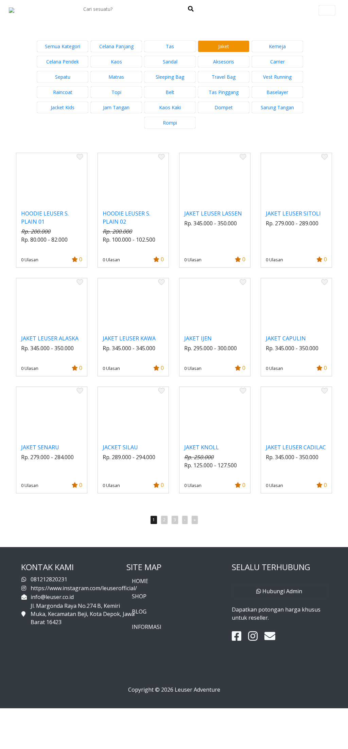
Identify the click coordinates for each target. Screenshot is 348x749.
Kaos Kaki (170, 107)
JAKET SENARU (40, 447)
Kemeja (277, 46)
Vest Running (277, 77)
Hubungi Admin (281, 591)
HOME (140, 581)
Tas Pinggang (224, 92)
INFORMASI (146, 627)
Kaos (116, 61)
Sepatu (62, 77)
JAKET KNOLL (201, 447)
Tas (170, 46)
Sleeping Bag (170, 77)
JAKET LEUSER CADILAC (296, 447)
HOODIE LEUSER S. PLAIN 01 (45, 217)
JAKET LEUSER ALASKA (50, 338)
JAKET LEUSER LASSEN (213, 213)
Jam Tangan (116, 107)
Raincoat (62, 92)
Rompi (170, 122)
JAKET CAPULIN (286, 338)
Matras (116, 77)
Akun (326, 10)
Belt (170, 92)
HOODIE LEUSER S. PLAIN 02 (126, 217)
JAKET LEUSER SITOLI (293, 213)
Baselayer (277, 92)
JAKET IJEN (198, 338)
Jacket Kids (62, 107)
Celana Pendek (62, 61)
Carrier (277, 61)
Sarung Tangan (277, 107)
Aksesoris (223, 61)
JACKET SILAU (120, 447)
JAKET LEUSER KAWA (129, 338)
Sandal (170, 61)
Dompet (223, 107)
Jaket (223, 46)
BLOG (139, 611)
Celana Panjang (116, 46)
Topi (116, 92)
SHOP (139, 596)
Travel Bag (224, 77)
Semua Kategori (62, 46)
